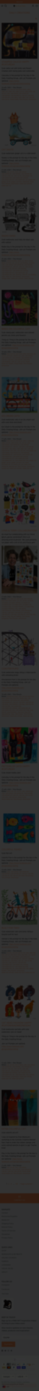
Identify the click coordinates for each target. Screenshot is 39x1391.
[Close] (36, 1358)
